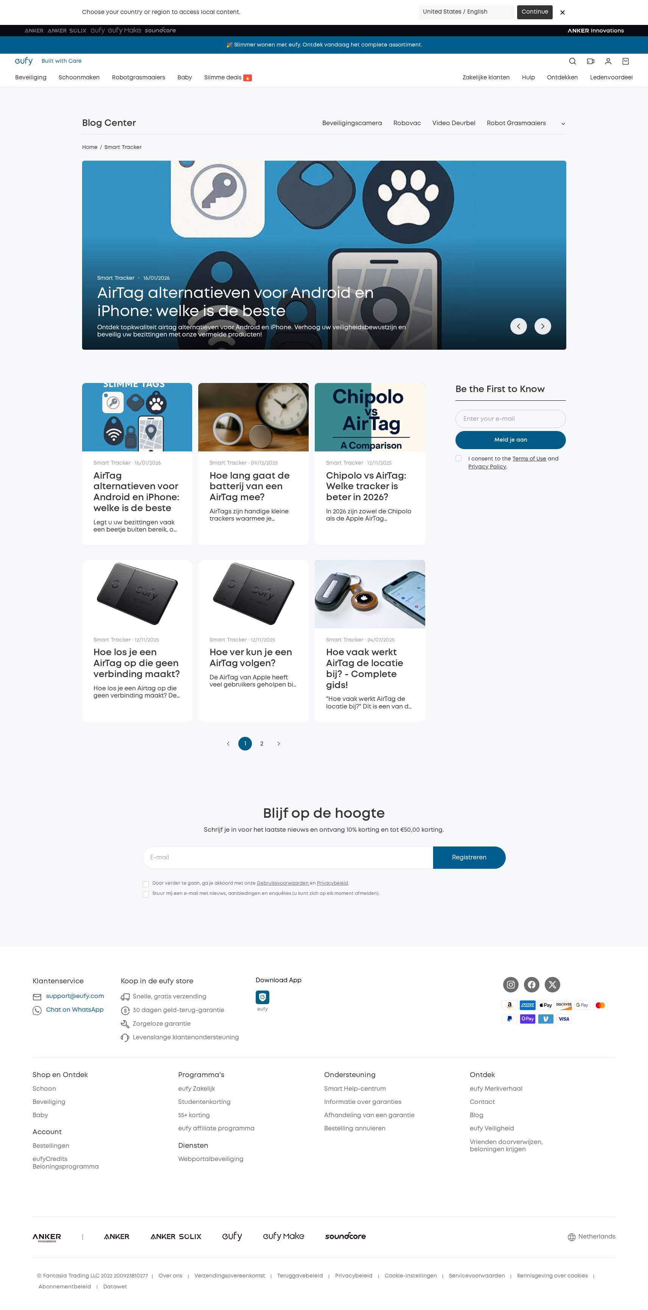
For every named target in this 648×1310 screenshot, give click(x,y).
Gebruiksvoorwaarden (283, 883)
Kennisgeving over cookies (552, 1276)
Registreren (469, 857)
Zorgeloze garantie (162, 1024)
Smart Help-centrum (355, 1089)
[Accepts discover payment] (564, 1005)
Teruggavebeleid (300, 1276)
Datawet (115, 1287)
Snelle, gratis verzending (170, 997)
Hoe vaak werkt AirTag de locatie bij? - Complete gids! (364, 669)
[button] (562, 12)
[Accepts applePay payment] (546, 1005)
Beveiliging (49, 1102)
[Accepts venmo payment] (546, 1019)
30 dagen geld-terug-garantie (178, 1010)
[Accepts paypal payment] (509, 1019)
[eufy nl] (26, 61)
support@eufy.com (75, 996)
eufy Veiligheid (492, 1129)
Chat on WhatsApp (75, 1010)
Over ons (170, 1276)
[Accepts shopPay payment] (527, 1019)
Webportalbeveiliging (211, 1159)
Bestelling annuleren (354, 1129)
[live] (590, 61)
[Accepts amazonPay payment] (509, 1005)
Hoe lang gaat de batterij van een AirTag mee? (250, 487)
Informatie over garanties (362, 1102)
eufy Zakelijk (196, 1089)
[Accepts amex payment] (527, 1005)
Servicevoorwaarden (477, 1276)
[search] (573, 61)
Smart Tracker (115, 278)
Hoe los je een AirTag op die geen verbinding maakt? (136, 664)
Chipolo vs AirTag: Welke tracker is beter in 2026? (366, 487)
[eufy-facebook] (531, 984)
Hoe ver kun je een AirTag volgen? (251, 658)
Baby (40, 1115)
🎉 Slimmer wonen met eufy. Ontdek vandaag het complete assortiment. (324, 42)
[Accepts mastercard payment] (600, 1005)
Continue (535, 12)
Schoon (44, 1089)
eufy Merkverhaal (496, 1089)
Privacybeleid (332, 883)
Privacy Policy (487, 467)
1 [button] (245, 744)
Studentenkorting (204, 1102)
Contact (482, 1102)
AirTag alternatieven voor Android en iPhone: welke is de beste (235, 303)
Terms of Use (529, 459)
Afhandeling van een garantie (369, 1115)
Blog (476, 1115)
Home (90, 147)
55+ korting (194, 1115)
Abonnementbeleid (65, 1287)
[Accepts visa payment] (564, 1019)
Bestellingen (51, 1146)
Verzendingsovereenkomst (229, 1276)
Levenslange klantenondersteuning (186, 1037)
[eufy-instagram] (511, 984)
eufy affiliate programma (216, 1129)
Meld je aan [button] (510, 440)
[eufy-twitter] (552, 984)
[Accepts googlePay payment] (582, 1005)
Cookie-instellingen (411, 1276)
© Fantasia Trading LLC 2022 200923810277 (92, 1276)
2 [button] (261, 744)
